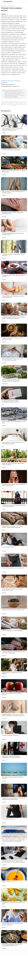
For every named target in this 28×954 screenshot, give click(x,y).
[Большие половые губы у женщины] (14, 145)
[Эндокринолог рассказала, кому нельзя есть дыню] (14, 898)
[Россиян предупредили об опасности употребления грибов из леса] (14, 940)
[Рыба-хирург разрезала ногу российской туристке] (14, 772)
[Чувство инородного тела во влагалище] (14, 626)
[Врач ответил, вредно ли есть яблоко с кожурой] (14, 689)
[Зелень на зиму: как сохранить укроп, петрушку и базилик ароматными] (14, 375)
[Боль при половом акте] (14, 542)
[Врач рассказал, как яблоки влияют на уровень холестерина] (14, 166)
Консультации (4, 5)
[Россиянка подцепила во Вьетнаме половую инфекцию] (14, 250)
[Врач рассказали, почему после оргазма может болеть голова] (14, 584)
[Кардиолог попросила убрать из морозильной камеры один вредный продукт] (14, 793)
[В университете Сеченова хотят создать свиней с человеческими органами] (14, 521)
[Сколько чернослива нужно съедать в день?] (14, 605)
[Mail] (4, 1)
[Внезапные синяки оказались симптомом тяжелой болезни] (14, 208)
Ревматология (12, 5)
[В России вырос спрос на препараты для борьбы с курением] (14, 919)
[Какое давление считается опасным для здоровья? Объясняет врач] (14, 124)
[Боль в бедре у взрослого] (14, 814)
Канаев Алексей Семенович (13, 80)
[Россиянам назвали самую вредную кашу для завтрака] (14, 271)
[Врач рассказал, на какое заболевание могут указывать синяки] (14, 187)
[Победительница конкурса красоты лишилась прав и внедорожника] (14, 480)
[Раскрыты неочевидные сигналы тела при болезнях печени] (14, 229)
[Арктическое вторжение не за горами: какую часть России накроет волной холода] (14, 835)
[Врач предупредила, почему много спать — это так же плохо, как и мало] (14, 354)
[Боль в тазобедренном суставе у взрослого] (14, 563)
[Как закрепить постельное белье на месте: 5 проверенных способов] (14, 438)
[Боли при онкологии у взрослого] (14, 731)
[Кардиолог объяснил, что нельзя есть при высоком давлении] (14, 333)
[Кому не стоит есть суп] (14, 877)
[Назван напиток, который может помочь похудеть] (14, 668)
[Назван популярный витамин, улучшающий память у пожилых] (14, 459)
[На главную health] (8, 1)
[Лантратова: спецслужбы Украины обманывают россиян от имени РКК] (14, 752)
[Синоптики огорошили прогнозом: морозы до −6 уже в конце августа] (14, 501)
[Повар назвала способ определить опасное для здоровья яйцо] (14, 291)
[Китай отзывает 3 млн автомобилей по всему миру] (14, 417)
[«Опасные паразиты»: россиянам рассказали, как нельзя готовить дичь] (14, 647)
